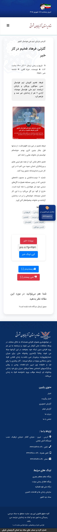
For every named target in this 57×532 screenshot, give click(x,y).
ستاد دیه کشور (45, 497)
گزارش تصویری (45, 403)
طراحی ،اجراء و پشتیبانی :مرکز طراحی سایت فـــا (28, 525)
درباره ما (48, 414)
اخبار (49, 393)
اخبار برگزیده (46, 398)
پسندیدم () (27, 269)
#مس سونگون (39, 227)
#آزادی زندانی (39, 212)
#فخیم (26, 217)
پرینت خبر (28, 241)
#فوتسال (28, 222)
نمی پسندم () (27, 277)
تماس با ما (47, 419)
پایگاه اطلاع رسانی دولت (41, 481)
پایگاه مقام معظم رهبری (42, 476)
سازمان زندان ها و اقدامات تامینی (38, 492)
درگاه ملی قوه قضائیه (43, 486)
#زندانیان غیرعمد (38, 217)
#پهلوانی (27, 212)
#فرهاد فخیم (39, 222)
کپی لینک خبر (28, 254)
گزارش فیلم (46, 409)
